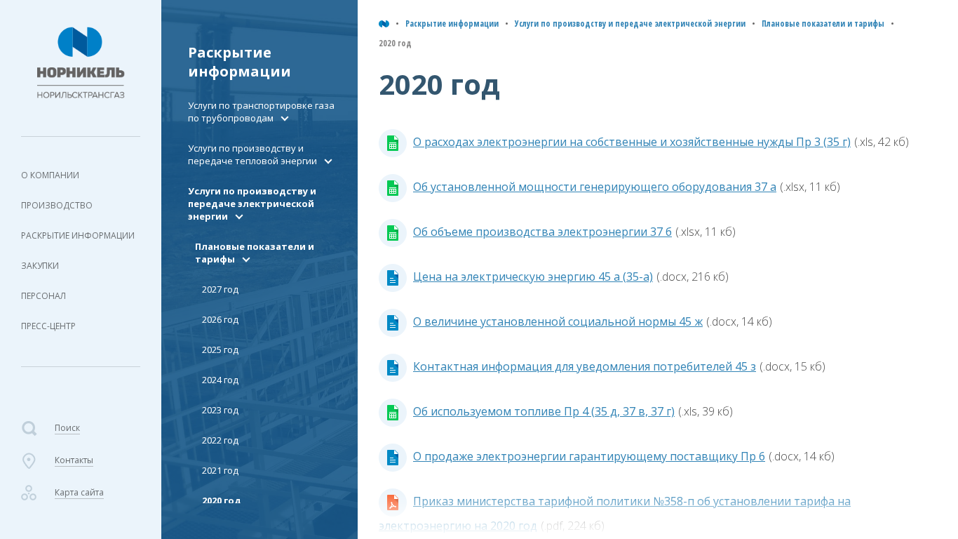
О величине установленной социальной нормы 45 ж (558, 321)
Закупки (40, 266)
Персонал (43, 296)
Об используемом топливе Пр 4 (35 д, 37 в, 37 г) (544, 411)
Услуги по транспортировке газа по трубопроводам (261, 111)
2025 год (220, 349)
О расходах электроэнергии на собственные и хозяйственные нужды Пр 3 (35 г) (632, 141)
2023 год (220, 410)
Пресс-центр (48, 326)
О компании (50, 175)
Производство (57, 205)
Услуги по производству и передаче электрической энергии (630, 23)
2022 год (220, 440)
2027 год (220, 289)
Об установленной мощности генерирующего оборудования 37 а (594, 186)
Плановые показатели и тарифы (823, 23)
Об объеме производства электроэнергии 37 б (542, 231)
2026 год (220, 319)
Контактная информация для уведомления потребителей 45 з (584, 366)
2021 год (220, 470)
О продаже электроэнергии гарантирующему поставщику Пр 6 (589, 456)
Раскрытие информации (78, 235)
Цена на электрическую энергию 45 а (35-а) (533, 276)
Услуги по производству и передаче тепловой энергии (252, 154)
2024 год (220, 379)
